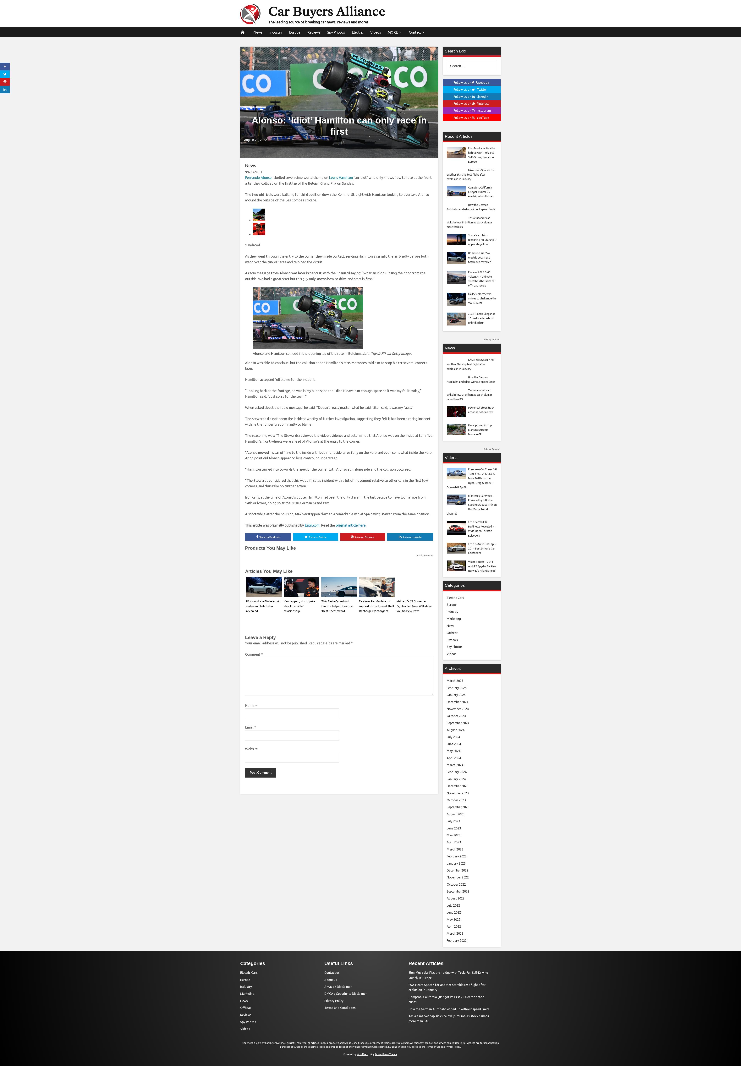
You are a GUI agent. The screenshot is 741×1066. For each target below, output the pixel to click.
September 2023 (458, 807)
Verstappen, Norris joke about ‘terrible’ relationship (299, 606)
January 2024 (456, 779)
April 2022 (454, 926)
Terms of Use (433, 1047)
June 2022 (454, 912)
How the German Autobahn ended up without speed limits (449, 1009)
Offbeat (452, 633)
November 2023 (458, 793)
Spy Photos (336, 32)
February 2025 (457, 688)
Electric (357, 32)
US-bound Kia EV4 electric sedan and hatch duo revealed (263, 606)
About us (330, 979)
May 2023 (453, 835)
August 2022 (455, 898)
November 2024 (458, 709)
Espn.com (312, 525)
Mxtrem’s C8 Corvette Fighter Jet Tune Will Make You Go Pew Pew (414, 606)
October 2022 (456, 884)
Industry (275, 32)
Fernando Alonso (258, 177)
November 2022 (458, 877)
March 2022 (455, 933)
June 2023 (454, 828)
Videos (375, 32)
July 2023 (453, 821)
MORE (393, 32)
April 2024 (454, 758)
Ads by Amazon (424, 555)
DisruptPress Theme (386, 1054)
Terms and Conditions (340, 1007)
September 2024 (458, 723)
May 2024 (453, 751)
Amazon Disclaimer (338, 986)
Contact (415, 32)
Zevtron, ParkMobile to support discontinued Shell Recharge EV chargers (376, 606)
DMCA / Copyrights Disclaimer (345, 993)
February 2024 (457, 772)
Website (251, 749)
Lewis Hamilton (341, 177)
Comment (254, 654)
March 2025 (455, 680)
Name (251, 706)
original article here (351, 525)
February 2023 (457, 856)
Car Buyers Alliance (326, 11)
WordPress (362, 1054)
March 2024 (455, 765)
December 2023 (457, 786)
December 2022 (457, 870)
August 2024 (455, 730)
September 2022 (458, 891)
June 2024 (454, 744)
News (258, 32)
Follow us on (471, 82)
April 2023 (454, 842)
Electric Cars (455, 597)
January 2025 (456, 695)
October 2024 (456, 716)
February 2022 (457, 940)
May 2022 (453, 919)
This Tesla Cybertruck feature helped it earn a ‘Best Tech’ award (337, 606)
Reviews (313, 32)
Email (250, 727)
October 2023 (456, 800)
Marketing (454, 618)
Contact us (332, 972)
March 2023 (455, 849)
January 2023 (456, 863)
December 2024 (457, 702)
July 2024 (453, 737)
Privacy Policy (333, 1001)
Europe (294, 32)
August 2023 (455, 814)
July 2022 (453, 905)
